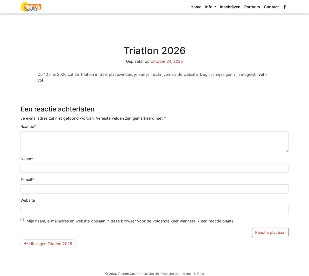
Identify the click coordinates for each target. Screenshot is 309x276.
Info (209, 6)
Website (28, 200)
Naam (26, 158)
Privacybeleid (149, 274)
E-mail (26, 179)
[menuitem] (196, 7)
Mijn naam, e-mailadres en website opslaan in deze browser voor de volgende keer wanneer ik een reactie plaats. (130, 221)
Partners (252, 6)
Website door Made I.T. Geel (183, 274)
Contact (271, 6)
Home (195, 6)
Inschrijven (230, 6)
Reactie (27, 126)
